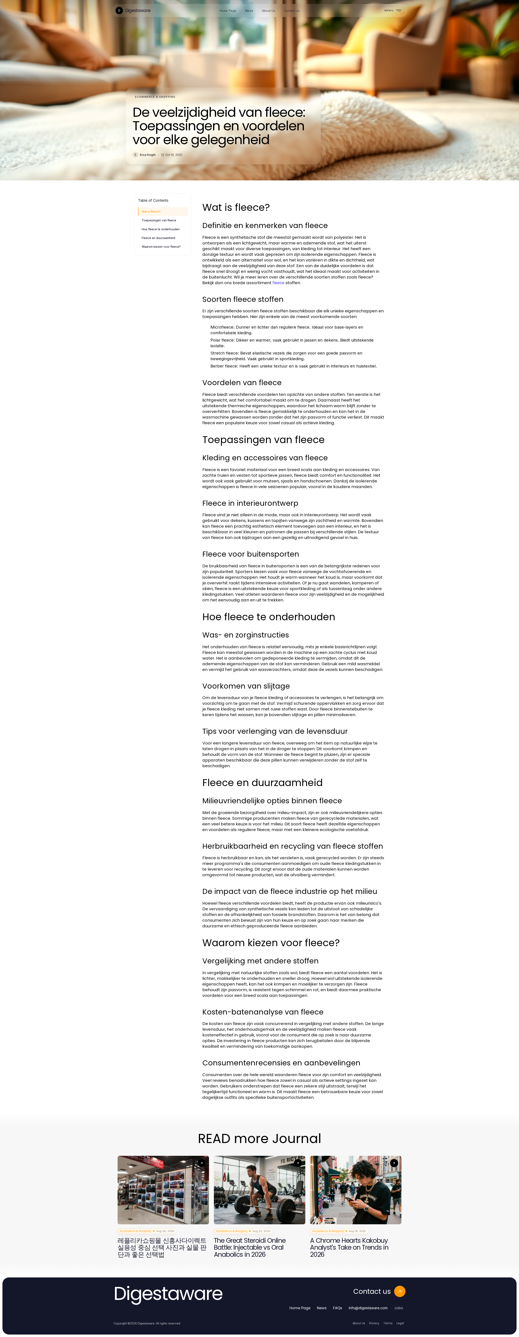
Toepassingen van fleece (159, 220)
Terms (387, 1323)
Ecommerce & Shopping (155, 96)
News (322, 1307)
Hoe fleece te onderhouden (161, 229)
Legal (400, 1323)
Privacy (374, 1323)
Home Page (300, 1307)
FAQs (337, 1307)
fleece (278, 282)
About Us (359, 1323)
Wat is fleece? (151, 211)
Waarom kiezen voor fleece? (161, 246)
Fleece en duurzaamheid (158, 238)
